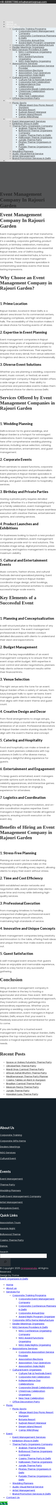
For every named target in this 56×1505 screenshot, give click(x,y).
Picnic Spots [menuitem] (19, 1408)
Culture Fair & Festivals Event (35, 79)
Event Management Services (29, 121)
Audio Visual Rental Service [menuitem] (27, 1486)
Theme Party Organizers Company (32, 125)
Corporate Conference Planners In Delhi (37, 37)
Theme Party (7, 1184)
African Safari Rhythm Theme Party (26, 1072)
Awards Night (7, 1228)
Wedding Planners (22, 151)
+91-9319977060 (9, 1)
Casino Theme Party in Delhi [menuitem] (35, 1458)
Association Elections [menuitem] (31, 1359)
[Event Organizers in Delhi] (10, 16)
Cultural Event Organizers (27, 77)
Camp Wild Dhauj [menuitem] (28, 1430)
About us (11, 24)
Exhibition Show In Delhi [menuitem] (25, 1440)
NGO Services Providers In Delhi (30, 49)
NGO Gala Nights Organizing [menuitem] (35, 1345)
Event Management (11, 1178)
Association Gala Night (32, 75)
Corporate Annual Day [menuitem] (31, 1313)
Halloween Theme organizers (35, 137)
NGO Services (8, 1152)
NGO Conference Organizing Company (35, 53)
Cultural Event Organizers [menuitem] (27, 1369)
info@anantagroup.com (33, 1)
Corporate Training (11, 1135)
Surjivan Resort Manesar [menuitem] (32, 1423)
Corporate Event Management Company (36, 32)
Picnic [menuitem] (9, 1405)
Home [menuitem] (9, 1284)
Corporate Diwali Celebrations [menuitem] (36, 1387)
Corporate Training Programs (29, 28)
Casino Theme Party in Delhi (35, 135)
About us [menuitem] (11, 1288)
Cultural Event (8, 1158)
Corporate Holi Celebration (34, 82)
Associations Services (24, 63)
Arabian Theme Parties (32, 128)
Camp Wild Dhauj (28, 116)
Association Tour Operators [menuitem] (35, 1362)
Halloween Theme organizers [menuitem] (35, 1462)
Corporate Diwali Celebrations (36, 88)
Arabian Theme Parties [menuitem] (32, 1447)
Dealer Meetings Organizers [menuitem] (28, 1323)
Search (4, 1251)
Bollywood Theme (10, 1234)
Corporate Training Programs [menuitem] (29, 1295)
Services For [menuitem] (13, 1291)
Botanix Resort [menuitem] (27, 1419)
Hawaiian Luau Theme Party (22, 1094)
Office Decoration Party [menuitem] (26, 1401)
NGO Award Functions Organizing (31, 57)
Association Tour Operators (35, 72)
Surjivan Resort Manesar (32, 112)
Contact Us (13, 160)
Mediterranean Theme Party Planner (27, 1076)
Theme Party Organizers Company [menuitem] (32, 1444)
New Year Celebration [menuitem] (31, 1398)
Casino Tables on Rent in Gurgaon (26, 1080)
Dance (4, 1246)
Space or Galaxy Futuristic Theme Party (29, 1062)
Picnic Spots (19, 102)
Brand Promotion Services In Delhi (31, 158)
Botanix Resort (27, 109)
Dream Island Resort (30, 114)
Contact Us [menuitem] (13, 1497)
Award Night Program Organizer (37, 42)
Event (9, 119)
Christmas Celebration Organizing (32, 92)
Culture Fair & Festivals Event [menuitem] (35, 1373)
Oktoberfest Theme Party (21, 1065)
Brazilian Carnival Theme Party (23, 1083)
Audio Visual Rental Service (27, 153)
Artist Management (23, 156)
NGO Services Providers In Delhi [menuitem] (30, 1327)
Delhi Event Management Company (20, 1196)
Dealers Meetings (10, 1146)
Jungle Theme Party (30, 139)
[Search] (5, 1262)
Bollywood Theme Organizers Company (35, 131)
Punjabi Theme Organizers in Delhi (35, 148)
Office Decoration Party (26, 98)
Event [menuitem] (9, 1433)
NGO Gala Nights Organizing (35, 61)
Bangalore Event (9, 1208)
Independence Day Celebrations (30, 85)
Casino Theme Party (12, 1240)
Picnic (9, 100)
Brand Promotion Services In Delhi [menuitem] (31, 1493)
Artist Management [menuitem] (23, 1490)
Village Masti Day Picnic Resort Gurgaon (36, 106)
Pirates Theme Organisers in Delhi (35, 143)
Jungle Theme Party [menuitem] (30, 1465)
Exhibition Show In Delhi (25, 123)
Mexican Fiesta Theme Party (22, 1087)
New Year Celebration (31, 95)
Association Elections (31, 70)
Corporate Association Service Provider (36, 67)
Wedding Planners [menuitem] (22, 1483)
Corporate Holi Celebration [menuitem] (34, 1376)
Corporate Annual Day (31, 40)
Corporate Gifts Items (13, 1140)
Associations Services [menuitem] (24, 1348)
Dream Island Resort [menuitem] (30, 1426)
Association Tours (10, 1222)
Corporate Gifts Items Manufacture (33, 45)
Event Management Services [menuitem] (29, 1437)
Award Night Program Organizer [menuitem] (37, 1316)
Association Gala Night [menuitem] (32, 1366)
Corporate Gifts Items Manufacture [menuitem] (33, 1320)
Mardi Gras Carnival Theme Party (25, 1069)
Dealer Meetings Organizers (28, 47)
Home (9, 21)
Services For (13, 26)
